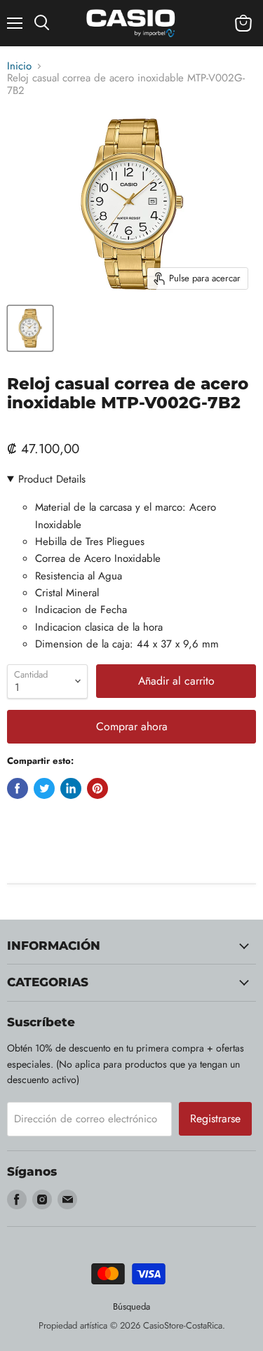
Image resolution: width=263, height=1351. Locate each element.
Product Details (52, 479)
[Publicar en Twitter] (44, 788)
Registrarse (215, 1118)
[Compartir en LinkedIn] (70, 788)
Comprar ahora (132, 726)
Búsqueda (131, 1306)
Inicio (19, 66)
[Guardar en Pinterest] (97, 788)
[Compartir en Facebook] (17, 788)
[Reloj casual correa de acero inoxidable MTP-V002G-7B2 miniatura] (30, 328)
